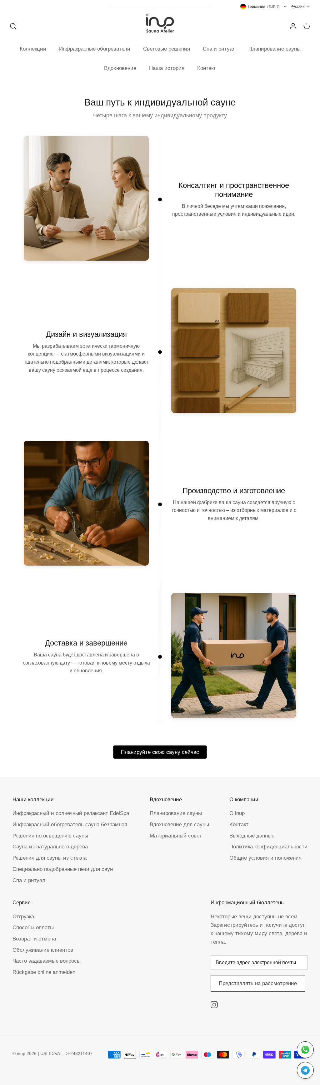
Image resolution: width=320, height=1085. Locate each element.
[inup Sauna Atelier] (160, 23)
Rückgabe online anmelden (43, 972)
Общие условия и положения (265, 858)
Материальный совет (176, 836)
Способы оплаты (33, 927)
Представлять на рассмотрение (258, 983)
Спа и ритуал (219, 49)
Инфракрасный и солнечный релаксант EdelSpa (70, 813)
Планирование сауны (274, 49)
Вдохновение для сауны (179, 824)
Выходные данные (251, 836)
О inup (237, 813)
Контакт (206, 68)
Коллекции (33, 49)
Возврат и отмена (34, 939)
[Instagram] (214, 1004)
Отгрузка (23, 917)
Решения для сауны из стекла (49, 858)
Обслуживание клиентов (42, 950)
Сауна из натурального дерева (50, 847)
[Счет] (292, 26)
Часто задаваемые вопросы (46, 961)
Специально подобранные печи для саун (62, 869)
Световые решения (166, 49)
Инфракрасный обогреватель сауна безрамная (69, 824)
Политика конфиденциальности (268, 847)
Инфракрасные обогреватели (94, 49)
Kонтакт (238, 824)
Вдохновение (120, 68)
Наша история (166, 68)
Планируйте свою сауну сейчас (160, 752)
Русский (298, 6)
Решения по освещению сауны (50, 836)
